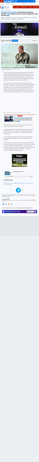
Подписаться (14, 40)
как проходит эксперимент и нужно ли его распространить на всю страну (23, 119)
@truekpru (8, 196)
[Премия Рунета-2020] (16, 1)
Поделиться (35, 40)
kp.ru (35, 200)
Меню (2, 1)
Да (2, 7)
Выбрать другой (6, 7)
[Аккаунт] (37, 1)
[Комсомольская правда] (9, 1)
